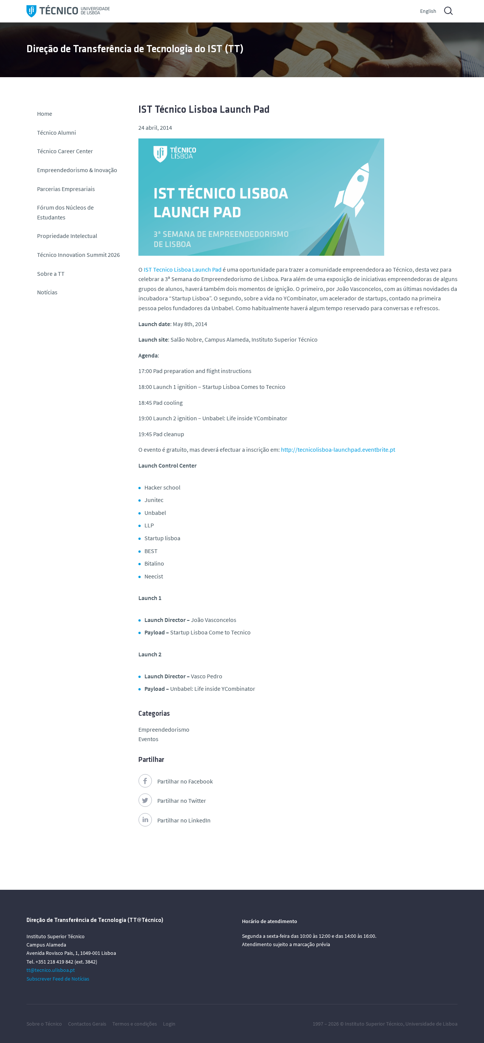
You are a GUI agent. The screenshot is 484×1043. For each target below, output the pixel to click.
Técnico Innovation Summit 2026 (78, 254)
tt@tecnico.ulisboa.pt (50, 970)
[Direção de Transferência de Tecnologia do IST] (68, 11)
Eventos (148, 739)
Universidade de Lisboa (431, 1023)
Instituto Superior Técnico (374, 1023)
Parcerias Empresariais (66, 189)
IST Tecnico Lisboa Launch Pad (183, 269)
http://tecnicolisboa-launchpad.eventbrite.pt (338, 449)
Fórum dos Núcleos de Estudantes (65, 212)
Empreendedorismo (163, 729)
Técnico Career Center (65, 151)
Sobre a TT (51, 273)
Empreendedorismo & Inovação (77, 170)
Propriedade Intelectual (67, 235)
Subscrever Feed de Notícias (57, 978)
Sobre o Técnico (44, 1023)
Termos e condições (134, 1023)
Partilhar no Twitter (181, 800)
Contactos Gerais (87, 1023)
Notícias (47, 292)
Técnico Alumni (56, 132)
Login (169, 1023)
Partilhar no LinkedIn (184, 820)
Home (44, 113)
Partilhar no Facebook (185, 781)
